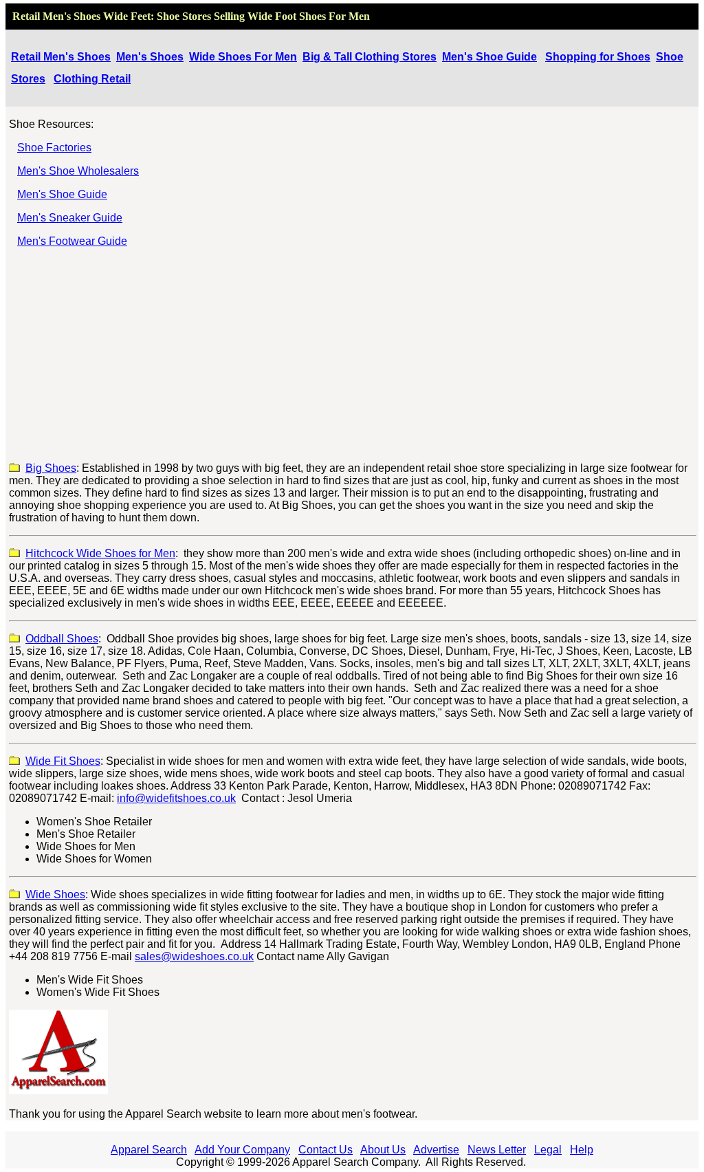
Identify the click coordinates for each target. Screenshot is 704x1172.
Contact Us (325, 1149)
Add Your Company (242, 1149)
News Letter (497, 1149)
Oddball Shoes (61, 638)
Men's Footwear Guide (72, 241)
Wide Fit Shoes (62, 761)
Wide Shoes (55, 894)
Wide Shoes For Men (243, 57)
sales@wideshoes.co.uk (194, 956)
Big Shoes (50, 468)
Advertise (436, 1149)
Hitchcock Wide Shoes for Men (100, 553)
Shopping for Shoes (597, 57)
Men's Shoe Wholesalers (78, 171)
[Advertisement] (352, 355)
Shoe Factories (54, 147)
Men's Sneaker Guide (69, 218)
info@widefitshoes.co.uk (176, 798)
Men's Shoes (150, 57)
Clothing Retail (92, 79)
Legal (548, 1149)
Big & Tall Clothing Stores (369, 57)
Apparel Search (149, 1149)
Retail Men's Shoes (61, 57)
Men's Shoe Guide (489, 57)
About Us (383, 1149)
